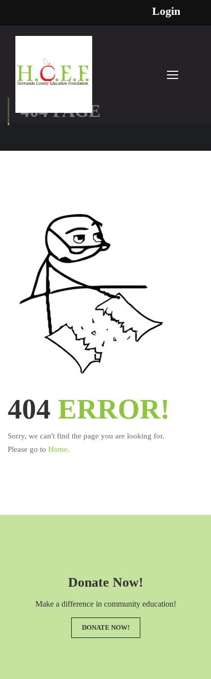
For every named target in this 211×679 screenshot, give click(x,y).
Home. (59, 449)
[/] (53, 79)
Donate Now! (106, 627)
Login (166, 11)
